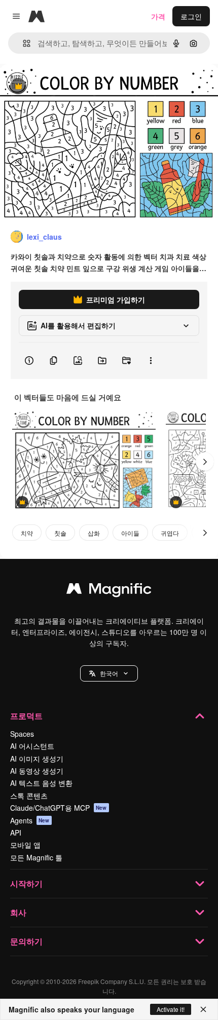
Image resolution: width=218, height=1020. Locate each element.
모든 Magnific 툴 (36, 857)
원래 (58, 87)
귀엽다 (170, 532)
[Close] (203, 1009)
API (15, 832)
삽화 (94, 532)
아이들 (130, 532)
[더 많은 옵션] (150, 361)
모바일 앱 (25, 845)
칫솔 (60, 532)
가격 (158, 16)
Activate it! (171, 1009)
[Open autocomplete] (23, 43)
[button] (109, 673)
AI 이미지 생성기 (36, 758)
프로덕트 (26, 716)
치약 (27, 532)
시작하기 (26, 883)
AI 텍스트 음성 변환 (41, 783)
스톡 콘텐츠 (29, 795)
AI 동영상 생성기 (36, 771)
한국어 (109, 673)
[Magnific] (109, 590)
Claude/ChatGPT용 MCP (58, 808)
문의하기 (26, 941)
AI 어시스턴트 (32, 746)
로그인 (191, 16)
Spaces (22, 734)
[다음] (205, 461)
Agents (30, 820)
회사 (18, 912)
